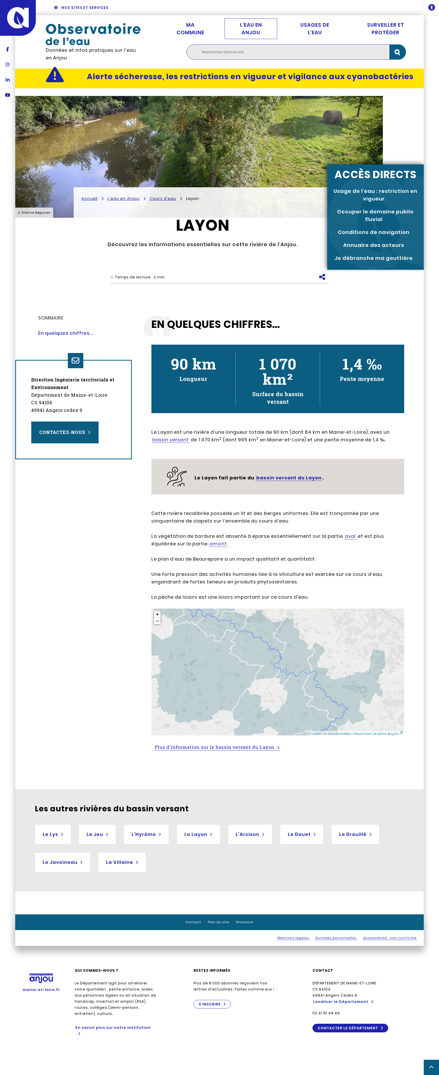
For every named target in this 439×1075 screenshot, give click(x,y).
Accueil (89, 198)
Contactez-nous (62, 432)
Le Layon (195, 834)
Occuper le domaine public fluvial (375, 215)
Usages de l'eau (314, 28)
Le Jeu (95, 834)
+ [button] (157, 614)
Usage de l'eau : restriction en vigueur (375, 195)
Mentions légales (293, 938)
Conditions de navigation (374, 232)
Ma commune (190, 28)
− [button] (157, 621)
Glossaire (245, 922)
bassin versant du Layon (289, 478)
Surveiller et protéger (385, 28)
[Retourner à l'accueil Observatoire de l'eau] (93, 34)
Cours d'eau (163, 198)
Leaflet (316, 733)
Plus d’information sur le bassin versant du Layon (214, 747)
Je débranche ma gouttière (374, 258)
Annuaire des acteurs (373, 245)
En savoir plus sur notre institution (113, 1027)
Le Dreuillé (353, 834)
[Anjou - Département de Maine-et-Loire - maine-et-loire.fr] (18, 18)
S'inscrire (210, 1004)
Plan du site (218, 922)
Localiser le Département (340, 1001)
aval (350, 536)
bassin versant (170, 439)
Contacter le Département (348, 1028)
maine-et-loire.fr (41, 989)
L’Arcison (247, 834)
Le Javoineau (60, 862)
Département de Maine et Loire (376, 733)
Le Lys (50, 834)
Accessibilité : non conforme (390, 938)
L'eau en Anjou (251, 28)
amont (218, 544)
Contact (193, 922)
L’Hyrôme (144, 834)
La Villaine (119, 862)
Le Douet (299, 834)
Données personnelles (336, 938)
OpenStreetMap (339, 733)
